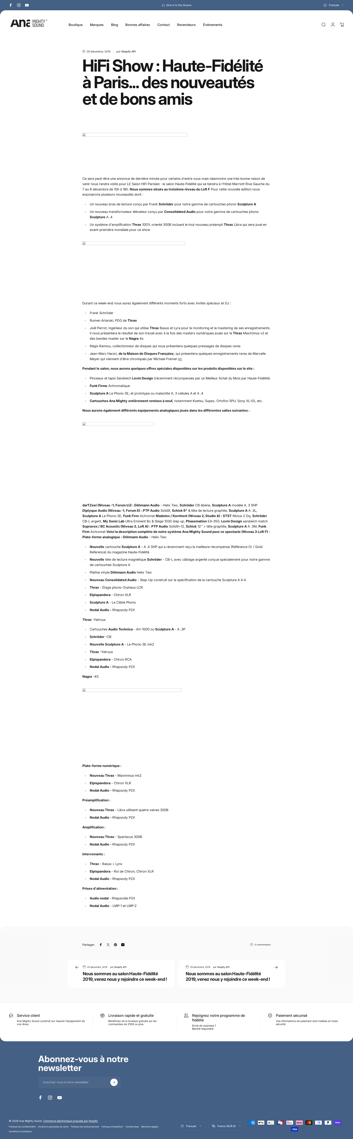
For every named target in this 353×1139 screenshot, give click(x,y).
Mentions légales (149, 1126)
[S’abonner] (114, 1082)
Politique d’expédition (112, 1126)
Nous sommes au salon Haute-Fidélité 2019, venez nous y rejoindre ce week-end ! (125, 976)
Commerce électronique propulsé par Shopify (70, 1120)
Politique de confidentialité (22, 1126)
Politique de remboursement (85, 1126)
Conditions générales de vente (53, 1126)
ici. (180, 359)
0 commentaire (263, 944)
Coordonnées (132, 1126)
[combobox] (333, 5)
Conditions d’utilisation (20, 1131)
